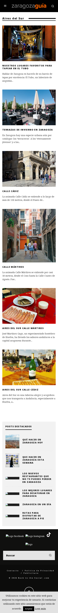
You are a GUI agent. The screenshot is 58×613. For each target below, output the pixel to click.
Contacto (13, 571)
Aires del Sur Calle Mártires (23, 328)
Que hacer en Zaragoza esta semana (33, 459)
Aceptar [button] (28, 608)
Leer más (40, 608)
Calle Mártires (13, 266)
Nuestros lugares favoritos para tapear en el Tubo (27, 67)
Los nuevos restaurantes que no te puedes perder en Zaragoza (37, 477)
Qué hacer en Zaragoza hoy (32, 441)
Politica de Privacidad (39, 571)
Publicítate (31, 573)
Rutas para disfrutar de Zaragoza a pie (33, 515)
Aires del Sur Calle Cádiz (20, 389)
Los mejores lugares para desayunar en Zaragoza (37, 493)
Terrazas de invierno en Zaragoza (27, 129)
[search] (50, 555)
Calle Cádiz (10, 191)
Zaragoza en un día (36, 504)
